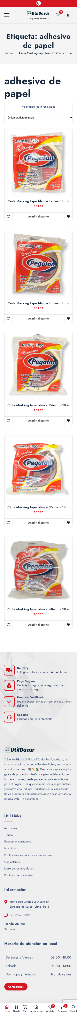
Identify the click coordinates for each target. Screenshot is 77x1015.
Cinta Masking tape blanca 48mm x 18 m (38, 609)
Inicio (9, 53)
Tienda (8, 835)
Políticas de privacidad (18, 875)
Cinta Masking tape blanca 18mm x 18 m (38, 303)
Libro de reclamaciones (19, 868)
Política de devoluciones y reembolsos (28, 855)
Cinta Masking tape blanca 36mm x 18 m (38, 507)
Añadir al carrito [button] (38, 217)
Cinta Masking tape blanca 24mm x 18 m (38, 405)
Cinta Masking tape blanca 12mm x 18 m (45, 53)
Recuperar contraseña (17, 841)
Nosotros (10, 848)
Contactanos (12, 862)
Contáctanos (16, 987)
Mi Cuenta (10, 828)
